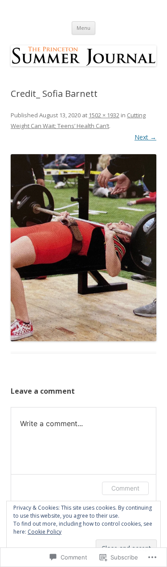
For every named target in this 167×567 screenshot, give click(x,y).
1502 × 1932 (104, 115)
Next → (145, 137)
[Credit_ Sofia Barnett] (83, 247)
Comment (125, 488)
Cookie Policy (44, 531)
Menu (83, 27)
